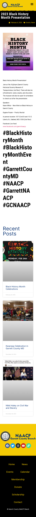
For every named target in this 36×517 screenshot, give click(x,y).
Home (12, 464)
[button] (32, 4)
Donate (18, 487)
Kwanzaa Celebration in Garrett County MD (17, 347)
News (33, 22)
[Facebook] (7, 445)
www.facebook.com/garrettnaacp (14, 126)
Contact (18, 502)
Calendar (25, 472)
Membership (18, 479)
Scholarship (18, 494)
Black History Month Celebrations (15, 287)
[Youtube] (23, 445)
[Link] (28, 445)
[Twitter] (12, 445)
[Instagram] (18, 445)
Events (28, 22)
